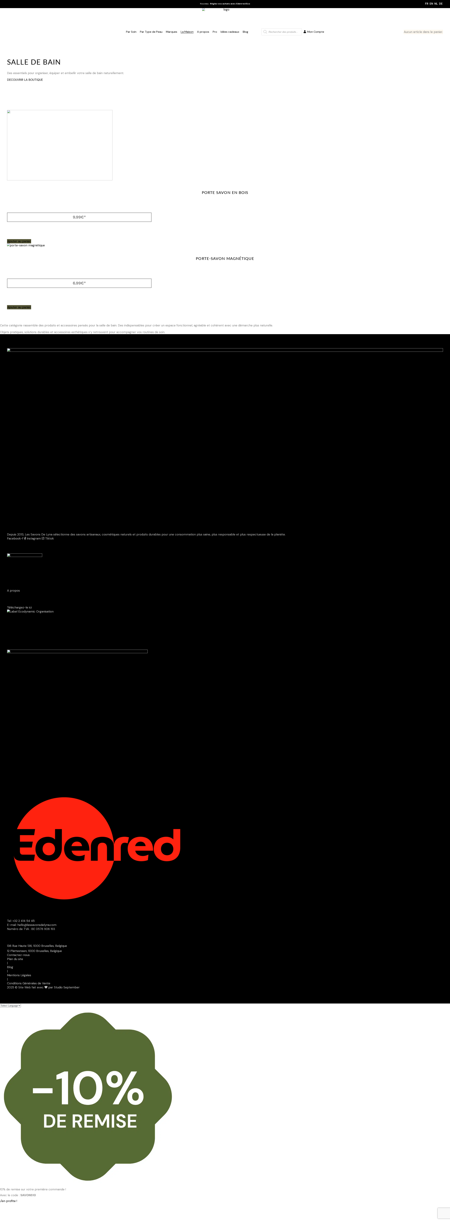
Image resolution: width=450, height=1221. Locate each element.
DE (441, 3)
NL (436, 3)
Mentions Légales (19, 975)
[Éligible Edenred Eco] (255, 32)
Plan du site (15, 959)
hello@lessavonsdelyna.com (36, 925)
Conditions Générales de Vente (28, 983)
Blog (10, 967)
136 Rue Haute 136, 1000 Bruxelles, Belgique (37, 946)
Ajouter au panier (19, 241)
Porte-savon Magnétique (225, 259)
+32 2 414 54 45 (23, 921)
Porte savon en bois (225, 193)
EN (431, 3)
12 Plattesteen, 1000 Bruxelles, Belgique (34, 951)
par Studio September (64, 987)
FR (426, 3)
